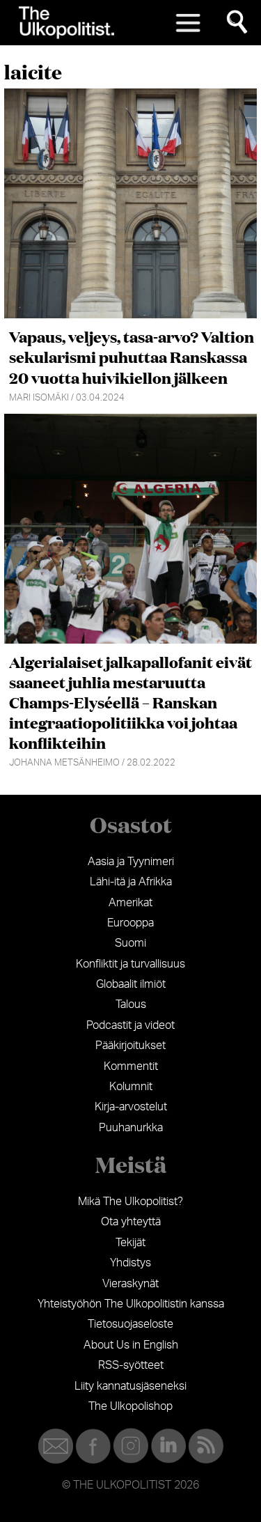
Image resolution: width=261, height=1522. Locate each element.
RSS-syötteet (131, 1365)
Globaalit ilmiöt (131, 984)
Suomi (130, 943)
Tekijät (130, 1242)
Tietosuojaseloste (130, 1324)
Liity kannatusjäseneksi (130, 1386)
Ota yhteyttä (131, 1221)
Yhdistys (130, 1262)
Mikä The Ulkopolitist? (130, 1201)
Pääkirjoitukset (130, 1045)
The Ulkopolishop (130, 1406)
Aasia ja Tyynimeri (131, 861)
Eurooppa (130, 923)
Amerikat (130, 902)
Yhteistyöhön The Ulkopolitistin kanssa (131, 1304)
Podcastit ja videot (130, 1025)
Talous (131, 1004)
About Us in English (131, 1345)
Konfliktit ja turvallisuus (130, 964)
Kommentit (131, 1066)
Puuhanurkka (131, 1127)
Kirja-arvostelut (131, 1106)
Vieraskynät (130, 1283)
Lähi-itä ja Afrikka (131, 881)
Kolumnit (130, 1086)
